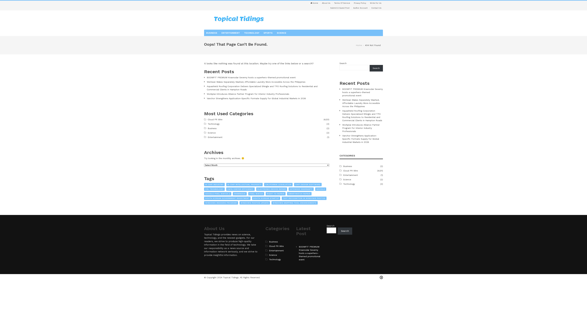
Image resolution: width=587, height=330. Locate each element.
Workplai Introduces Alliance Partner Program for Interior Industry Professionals (248, 94)
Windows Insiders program (221, 203)
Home (315, 3)
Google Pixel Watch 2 (217, 194)
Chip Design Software (307, 184)
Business (211, 33)
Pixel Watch (256, 194)
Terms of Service (342, 3)
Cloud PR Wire (215, 119)
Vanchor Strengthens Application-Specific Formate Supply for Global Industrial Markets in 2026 (256, 98)
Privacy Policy (360, 3)
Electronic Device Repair (271, 189)
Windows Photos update (255, 203)
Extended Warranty (301, 189)
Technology (251, 33)
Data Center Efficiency (240, 189)
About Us (326, 3)
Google (320, 189)
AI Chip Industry (214, 184)
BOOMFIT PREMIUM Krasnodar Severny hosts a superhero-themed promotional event (251, 77)
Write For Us (375, 3)
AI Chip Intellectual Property (244, 184)
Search (343, 63)
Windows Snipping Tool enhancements (294, 203)
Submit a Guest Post (339, 8)
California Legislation (278, 184)
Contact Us (376, 8)
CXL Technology (214, 189)
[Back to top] (381, 277)
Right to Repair (275, 194)
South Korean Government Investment (227, 198)
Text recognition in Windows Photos (304, 198)
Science (281, 33)
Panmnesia (240, 194)
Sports (268, 33)
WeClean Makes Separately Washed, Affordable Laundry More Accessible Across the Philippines (256, 82)
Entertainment (231, 33)
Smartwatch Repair (299, 194)
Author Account (360, 8)
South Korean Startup (266, 198)
